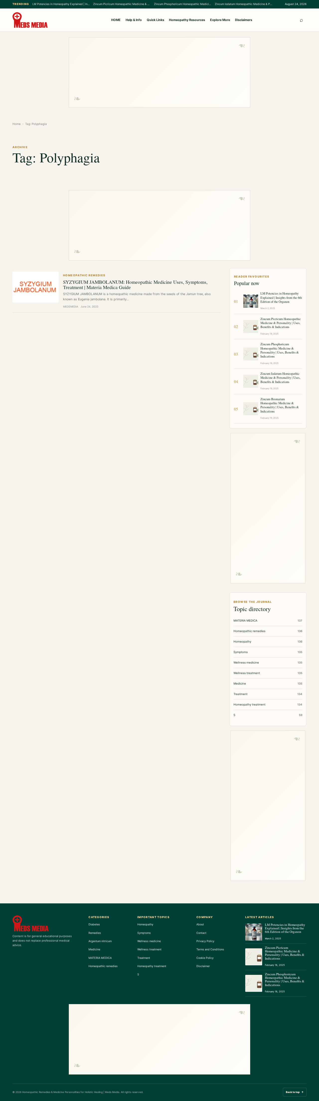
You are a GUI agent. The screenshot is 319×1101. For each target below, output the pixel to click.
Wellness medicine (149, 941)
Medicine (94, 949)
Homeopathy (145, 924)
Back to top (295, 1092)
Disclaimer (203, 966)
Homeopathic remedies (103, 966)
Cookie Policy (205, 958)
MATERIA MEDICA (100, 958)
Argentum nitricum (100, 941)
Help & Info (134, 20)
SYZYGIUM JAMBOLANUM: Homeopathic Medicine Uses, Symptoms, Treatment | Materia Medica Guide (135, 284)
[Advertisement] (159, 72)
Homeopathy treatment (151, 966)
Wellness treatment (149, 949)
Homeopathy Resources (187, 20)
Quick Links (155, 20)
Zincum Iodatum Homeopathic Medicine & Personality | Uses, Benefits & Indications (243, 4)
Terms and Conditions (210, 949)
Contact (201, 933)
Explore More (220, 20)
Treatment (143, 958)
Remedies (94, 933)
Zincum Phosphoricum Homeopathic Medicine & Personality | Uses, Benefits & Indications (182, 4)
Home (16, 124)
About (200, 924)
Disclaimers (243, 20)
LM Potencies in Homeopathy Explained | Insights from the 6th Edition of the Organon (61, 4)
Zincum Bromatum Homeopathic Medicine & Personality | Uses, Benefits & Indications (279, 405)
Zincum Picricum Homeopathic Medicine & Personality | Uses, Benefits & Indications (122, 4)
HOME (116, 20)
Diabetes (94, 924)
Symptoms (144, 933)
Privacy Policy (205, 941)
